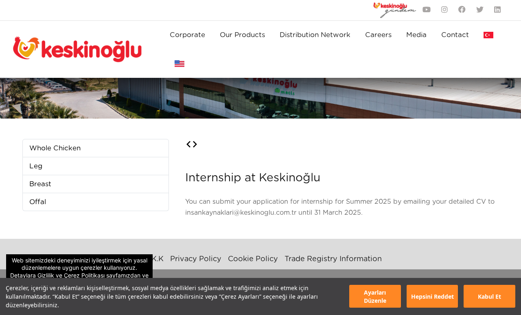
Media (416, 34)
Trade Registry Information (333, 259)
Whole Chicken (55, 148)
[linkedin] (497, 10)
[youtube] (426, 10)
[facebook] (462, 10)
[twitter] (480, 10)
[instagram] (444, 10)
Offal (37, 201)
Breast (40, 184)
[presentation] (188, 145)
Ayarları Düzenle (375, 297)
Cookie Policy (253, 259)
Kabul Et (489, 296)
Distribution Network (315, 34)
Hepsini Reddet (432, 296)
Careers (378, 34)
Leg (35, 166)
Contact (455, 34)
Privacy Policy (195, 259)
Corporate (187, 34)
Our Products (242, 34)
